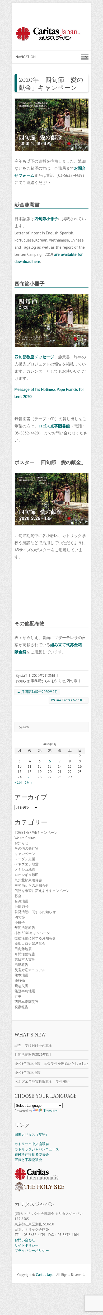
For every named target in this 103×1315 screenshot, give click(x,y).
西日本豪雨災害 (27, 1001)
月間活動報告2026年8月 (33, 1054)
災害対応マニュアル (30, 970)
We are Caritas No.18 (68, 700)
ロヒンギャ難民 (27, 875)
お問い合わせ (25, 1240)
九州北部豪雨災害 (28, 880)
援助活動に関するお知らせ (35, 938)
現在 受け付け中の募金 (33, 1045)
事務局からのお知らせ (48, 681)
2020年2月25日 (43, 675)
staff (23, 675)
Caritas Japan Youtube (51, 1268)
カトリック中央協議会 (32, 1144)
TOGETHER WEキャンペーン (36, 832)
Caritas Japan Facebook (44, 1268)
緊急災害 (21, 986)
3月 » (28, 782)
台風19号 (22, 906)
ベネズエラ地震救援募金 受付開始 (42, 1081)
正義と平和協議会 (28, 1159)
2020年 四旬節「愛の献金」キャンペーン (51, 83)
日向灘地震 (23, 949)
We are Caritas (25, 838)
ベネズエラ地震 (27, 864)
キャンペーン (25, 853)
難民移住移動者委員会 (32, 1154)
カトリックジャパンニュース (37, 1149)
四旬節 (72, 681)
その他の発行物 (27, 848)
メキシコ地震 (25, 869)
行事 (18, 996)
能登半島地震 (25, 991)
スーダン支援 (25, 859)
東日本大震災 (25, 959)
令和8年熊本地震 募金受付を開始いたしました (51, 1063)
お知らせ (23, 681)
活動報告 (21, 964)
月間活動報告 (25, 954)
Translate (50, 1111)
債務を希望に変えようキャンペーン (42, 890)
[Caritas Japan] (51, 35)
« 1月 (18, 782)
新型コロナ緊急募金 (30, 943)
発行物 (20, 980)
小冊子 (20, 922)
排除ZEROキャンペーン (32, 933)
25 (29, 777)
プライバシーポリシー (32, 1250)
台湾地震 (21, 901)
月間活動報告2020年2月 (37, 691)
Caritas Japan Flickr (59, 1268)
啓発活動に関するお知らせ (35, 912)
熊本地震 (21, 975)
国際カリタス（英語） (32, 1134)
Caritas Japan (45, 1274)
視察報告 (21, 1007)
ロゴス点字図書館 (54, 425)
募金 (18, 896)
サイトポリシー (27, 1245)
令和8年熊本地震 (27, 1072)
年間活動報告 (25, 927)
